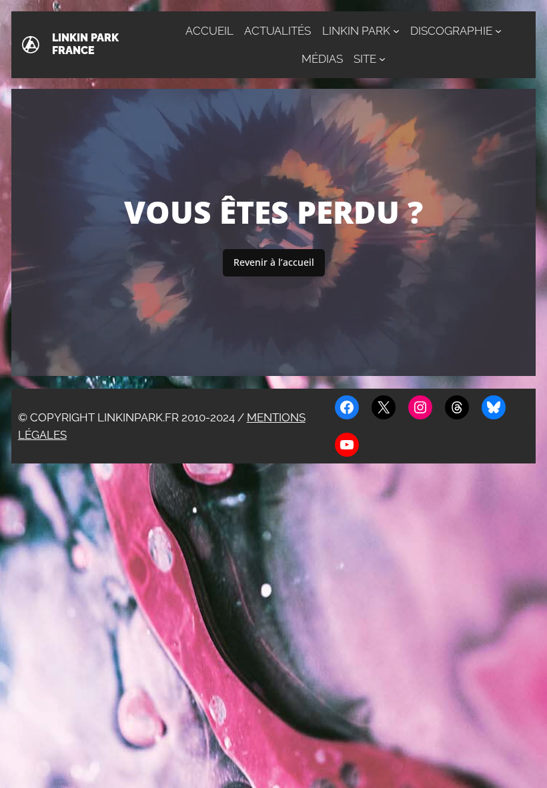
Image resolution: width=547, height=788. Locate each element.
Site (365, 58)
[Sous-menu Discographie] (498, 30)
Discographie (451, 30)
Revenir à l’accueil (273, 262)
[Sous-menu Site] (382, 58)
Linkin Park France (85, 44)
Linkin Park (356, 30)
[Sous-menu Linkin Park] (396, 30)
